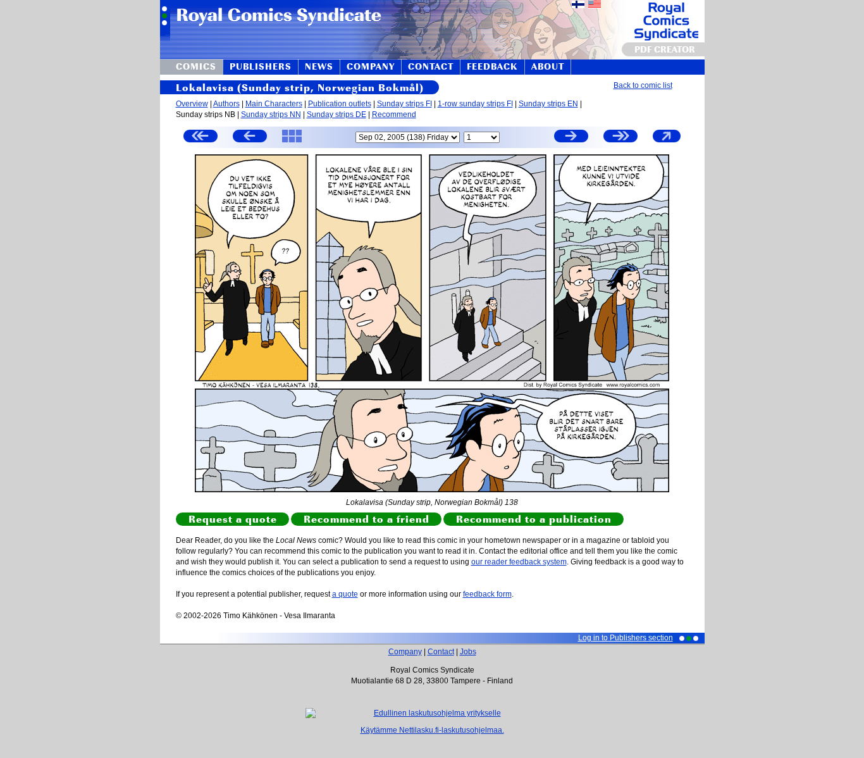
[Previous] (250, 137)
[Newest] (620, 137)
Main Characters (273, 103)
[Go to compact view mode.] (666, 141)
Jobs (468, 651)
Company (405, 651)
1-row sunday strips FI (475, 103)
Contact (441, 651)
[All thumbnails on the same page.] (292, 141)
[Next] (571, 137)
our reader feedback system (519, 561)
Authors (226, 103)
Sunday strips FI (404, 103)
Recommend (394, 114)
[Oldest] (200, 137)
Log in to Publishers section (625, 637)
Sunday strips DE (336, 114)
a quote (345, 594)
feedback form (487, 594)
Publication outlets (339, 103)
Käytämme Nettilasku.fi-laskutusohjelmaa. (432, 730)
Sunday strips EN (548, 103)
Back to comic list (643, 85)
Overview (192, 103)
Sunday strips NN (271, 114)
